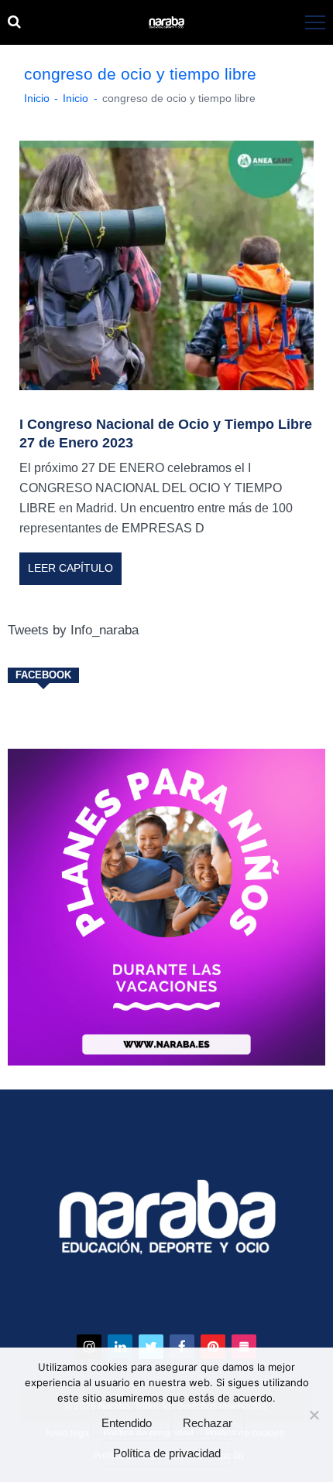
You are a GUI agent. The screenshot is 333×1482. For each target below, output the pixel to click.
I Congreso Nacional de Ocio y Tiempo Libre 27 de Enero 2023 (165, 433)
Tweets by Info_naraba (73, 630)
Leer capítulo (70, 568)
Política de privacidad (167, 1453)
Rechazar (207, 1423)
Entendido (126, 1423)
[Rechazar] (313, 1415)
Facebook (43, 676)
